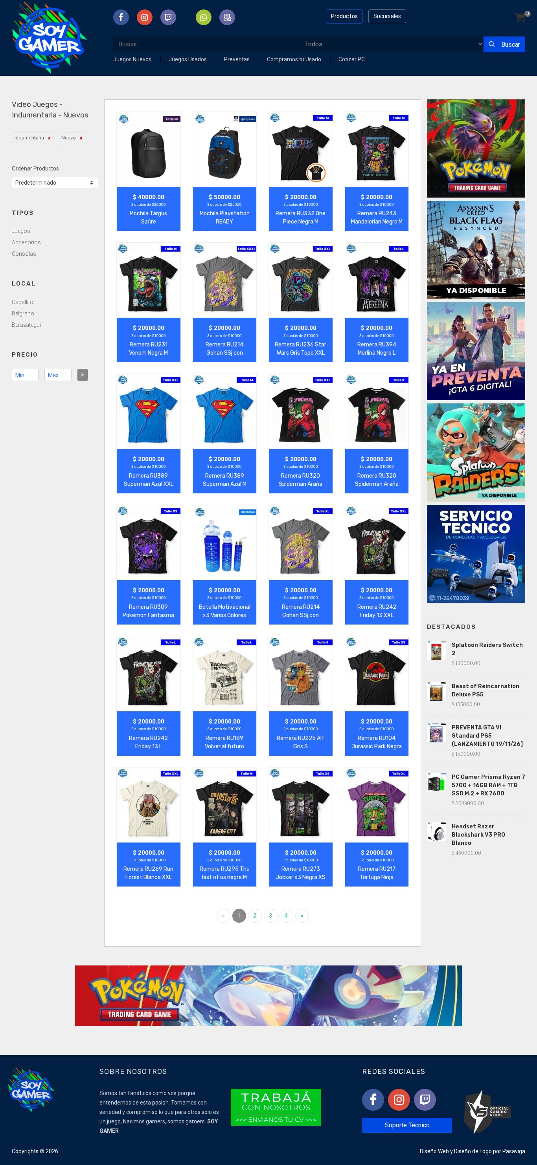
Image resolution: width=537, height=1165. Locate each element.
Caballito (22, 302)
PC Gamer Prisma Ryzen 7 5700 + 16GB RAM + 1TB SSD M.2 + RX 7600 (488, 785)
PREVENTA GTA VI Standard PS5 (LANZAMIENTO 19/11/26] (487, 735)
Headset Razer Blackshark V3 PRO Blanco (478, 834)
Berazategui (26, 325)
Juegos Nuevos (133, 59)
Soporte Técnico (407, 1125)
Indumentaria (29, 138)
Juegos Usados (188, 59)
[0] (519, 17)
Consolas (24, 254)
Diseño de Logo (473, 1151)
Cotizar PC (351, 59)
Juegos (21, 231)
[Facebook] (373, 1100)
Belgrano (23, 313)
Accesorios (26, 242)
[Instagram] (399, 1100)
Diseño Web (434, 1151)
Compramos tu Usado (294, 59)
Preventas (237, 59)
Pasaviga (513, 1151)
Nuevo (68, 138)
